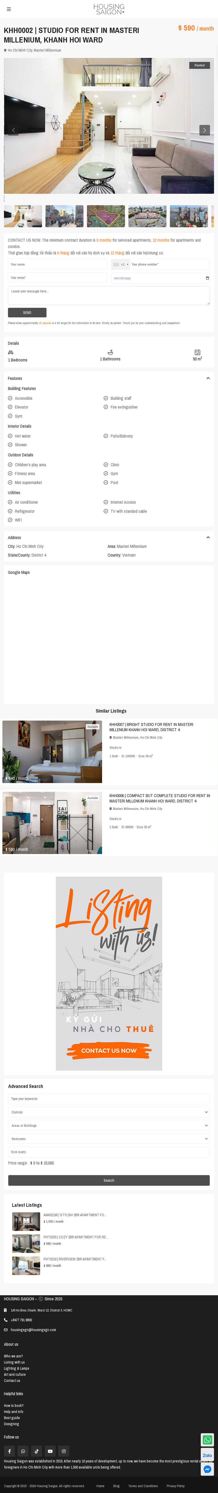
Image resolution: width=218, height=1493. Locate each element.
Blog (116, 1486)
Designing (11, 1423)
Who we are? (13, 1356)
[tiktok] (36, 1451)
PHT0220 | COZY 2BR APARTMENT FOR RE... (76, 1237)
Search (109, 1180)
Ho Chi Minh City (20, 50)
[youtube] (50, 1451)
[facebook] (9, 1451)
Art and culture (15, 1374)
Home (100, 1486)
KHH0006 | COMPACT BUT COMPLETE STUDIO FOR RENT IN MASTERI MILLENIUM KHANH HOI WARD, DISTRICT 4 (160, 798)
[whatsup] (23, 1451)
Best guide (12, 1417)
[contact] (207, 1469)
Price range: (18, 1163)
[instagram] (63, 1451)
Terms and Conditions (143, 1486)
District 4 (39, 555)
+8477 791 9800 (21, 1320)
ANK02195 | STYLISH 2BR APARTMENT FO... (75, 1215)
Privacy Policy (176, 1486)
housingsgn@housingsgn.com (33, 1329)
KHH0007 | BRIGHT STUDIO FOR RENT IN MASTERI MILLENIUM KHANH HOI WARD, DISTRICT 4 (151, 727)
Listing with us (14, 1362)
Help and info (13, 1411)
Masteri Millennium (47, 50)
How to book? (14, 1405)
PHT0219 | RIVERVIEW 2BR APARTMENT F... (75, 1259)
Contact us (12, 1380)
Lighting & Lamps (16, 1368)
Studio (114, 747)
